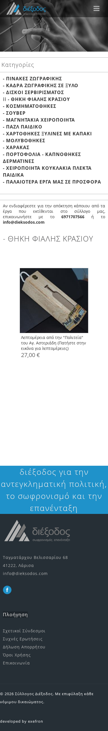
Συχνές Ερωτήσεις (23, 639)
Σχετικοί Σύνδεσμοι (24, 630)
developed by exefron (21, 721)
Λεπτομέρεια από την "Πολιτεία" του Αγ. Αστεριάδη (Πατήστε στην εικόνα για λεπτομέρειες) (53, 343)
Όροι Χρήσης (17, 655)
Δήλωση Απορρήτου (24, 647)
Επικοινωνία (16, 663)
